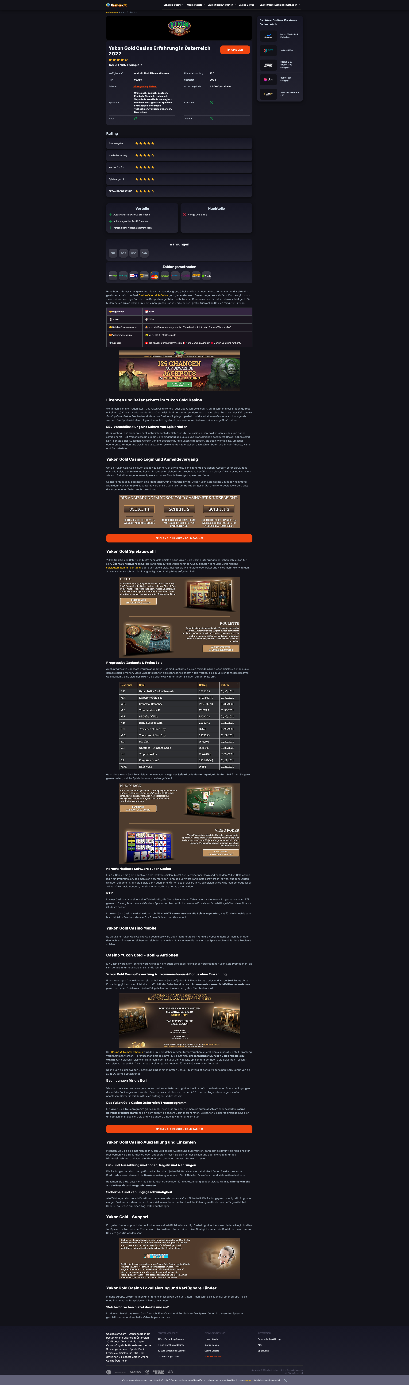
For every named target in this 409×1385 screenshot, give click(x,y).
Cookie (248, 1380)
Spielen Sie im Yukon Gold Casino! (179, 538)
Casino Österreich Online (153, 295)
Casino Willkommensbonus (127, 1052)
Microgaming (140, 86)
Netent (153, 86)
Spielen (237, 49)
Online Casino (112, 12)
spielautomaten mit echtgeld (123, 567)
